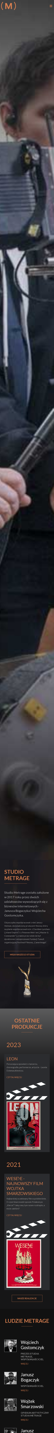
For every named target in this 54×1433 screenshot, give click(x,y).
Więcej (24, 1363)
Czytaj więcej (14, 1077)
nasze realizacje (27, 1298)
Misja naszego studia (22, 954)
